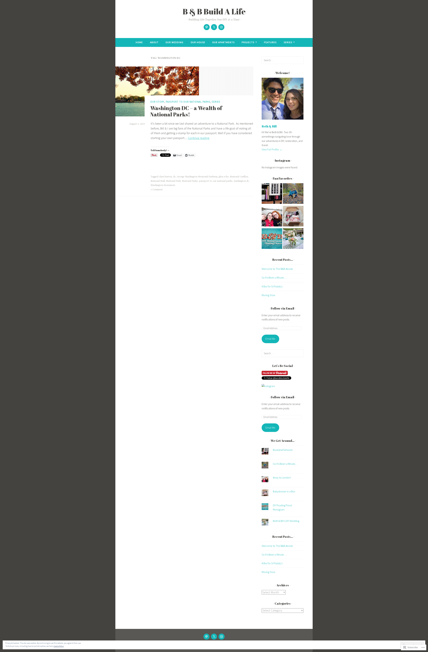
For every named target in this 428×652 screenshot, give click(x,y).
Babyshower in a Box (284, 491)
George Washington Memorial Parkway (197, 176)
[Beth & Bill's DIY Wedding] (293, 239)
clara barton (165, 176)
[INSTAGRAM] (221, 636)
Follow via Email (282, 308)
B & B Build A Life (214, 11)
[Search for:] (282, 60)
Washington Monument (163, 185)
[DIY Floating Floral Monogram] (272, 239)
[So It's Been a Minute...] (293, 194)
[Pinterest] (206, 27)
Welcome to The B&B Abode (277, 268)
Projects (248, 42)
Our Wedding (174, 42)
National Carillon (239, 176)
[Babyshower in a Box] (293, 217)
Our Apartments (223, 42)
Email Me (270, 338)
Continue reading (198, 138)
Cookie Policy (59, 646)
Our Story (157, 101)
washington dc (241, 181)
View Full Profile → (272, 149)
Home (139, 42)
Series (288, 42)
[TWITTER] (214, 636)
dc (174, 176)
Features (270, 42)
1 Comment (157, 189)
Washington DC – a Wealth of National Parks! (186, 111)
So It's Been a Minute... (285, 463)
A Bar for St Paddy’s (272, 286)
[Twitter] (214, 27)
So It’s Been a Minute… (274, 277)
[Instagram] (221, 27)
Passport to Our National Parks (188, 101)
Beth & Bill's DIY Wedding (286, 521)
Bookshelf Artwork (283, 450)
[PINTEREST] (206, 636)
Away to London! (282, 477)
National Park (173, 181)
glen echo (224, 176)
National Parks (190, 181)
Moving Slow (268, 295)
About (154, 42)
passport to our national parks (215, 181)
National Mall (158, 181)
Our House (198, 42)
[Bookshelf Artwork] (272, 194)
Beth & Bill (269, 126)
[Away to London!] (272, 217)
